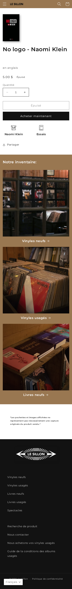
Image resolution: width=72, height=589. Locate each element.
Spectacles (14, 510)
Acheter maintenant (36, 116)
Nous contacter (18, 534)
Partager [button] (13, 144)
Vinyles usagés (34, 318)
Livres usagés (16, 502)
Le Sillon (23, 579)
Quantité (8, 84)
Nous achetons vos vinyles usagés (31, 543)
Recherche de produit (22, 526)
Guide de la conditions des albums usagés (31, 554)
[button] (5, 4)
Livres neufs (33, 395)
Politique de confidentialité (47, 579)
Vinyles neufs (34, 241)
